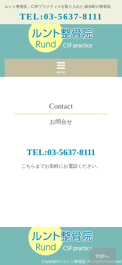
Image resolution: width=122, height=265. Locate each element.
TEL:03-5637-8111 (61, 16)
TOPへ (102, 256)
